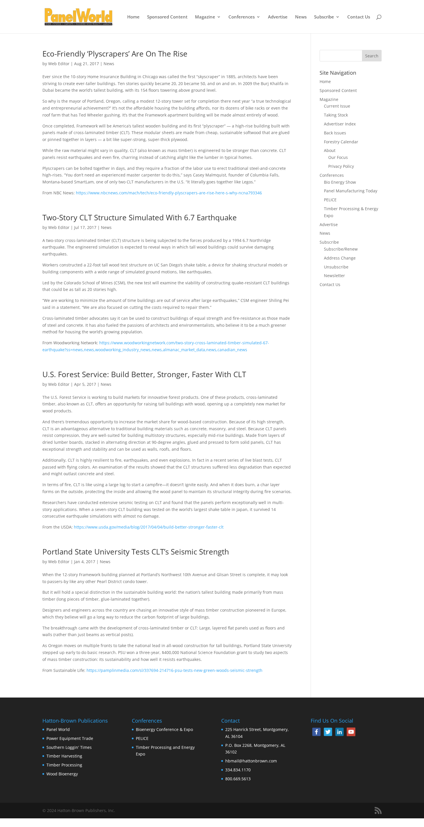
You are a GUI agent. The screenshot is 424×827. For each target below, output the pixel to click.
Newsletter (334, 275)
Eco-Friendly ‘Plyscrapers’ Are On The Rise (114, 53)
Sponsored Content (167, 17)
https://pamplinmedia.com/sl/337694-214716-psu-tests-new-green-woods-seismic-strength (174, 670)
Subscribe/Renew (341, 249)
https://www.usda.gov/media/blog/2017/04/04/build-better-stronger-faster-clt (149, 527)
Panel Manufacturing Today (350, 190)
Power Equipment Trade (69, 738)
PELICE (330, 199)
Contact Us (358, 17)
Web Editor (59, 63)
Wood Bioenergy (62, 774)
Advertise (278, 17)
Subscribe (324, 17)
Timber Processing (64, 765)
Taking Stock (336, 115)
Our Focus (338, 157)
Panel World (58, 729)
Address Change (340, 258)
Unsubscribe (336, 267)
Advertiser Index (340, 124)
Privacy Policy (341, 166)
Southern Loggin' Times (69, 747)
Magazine (205, 17)
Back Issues (335, 133)
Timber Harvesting (64, 756)
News (301, 17)
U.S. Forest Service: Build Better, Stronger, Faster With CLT (144, 374)
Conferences (241, 17)
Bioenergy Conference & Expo (164, 729)
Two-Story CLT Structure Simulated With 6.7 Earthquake (139, 217)
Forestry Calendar (341, 141)
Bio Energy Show (340, 182)
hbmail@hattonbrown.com (251, 761)
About (329, 150)
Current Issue (337, 106)
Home (133, 17)
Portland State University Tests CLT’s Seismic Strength (135, 551)
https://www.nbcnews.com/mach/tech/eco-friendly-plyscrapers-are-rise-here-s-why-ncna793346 (169, 193)
